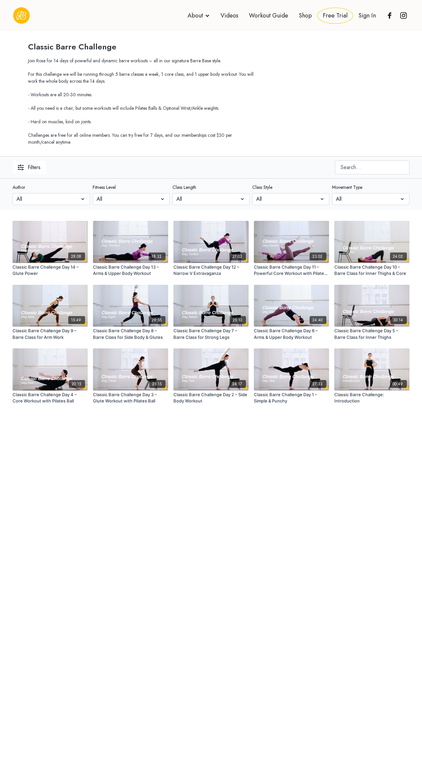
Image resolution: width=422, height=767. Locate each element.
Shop (305, 15)
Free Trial (335, 15)
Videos (229, 15)
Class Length (184, 187)
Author (19, 187)
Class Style (262, 187)
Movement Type (347, 187)
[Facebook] (388, 15)
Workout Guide (268, 15)
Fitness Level (104, 187)
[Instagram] (402, 15)
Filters (34, 167)
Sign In (367, 15)
